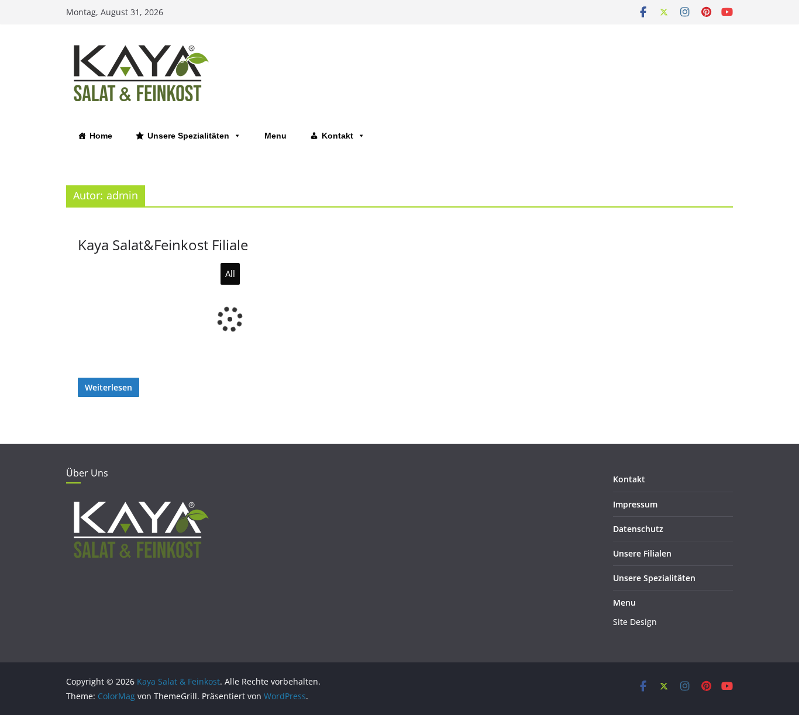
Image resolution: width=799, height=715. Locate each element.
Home (100, 135)
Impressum (635, 504)
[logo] (139, 501)
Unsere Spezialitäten (188, 135)
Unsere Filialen (642, 553)
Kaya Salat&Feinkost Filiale (163, 244)
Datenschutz (638, 528)
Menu (275, 135)
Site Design (635, 621)
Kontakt (337, 135)
